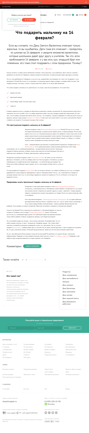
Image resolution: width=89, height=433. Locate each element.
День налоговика (69, 292)
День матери (67, 295)
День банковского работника (69, 302)
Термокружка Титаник (37, 157)
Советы (50, 69)
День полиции (68, 285)
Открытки (26, 355)
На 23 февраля (7, 357)
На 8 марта (27, 357)
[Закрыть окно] (85, 2)
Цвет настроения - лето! (10, 344)
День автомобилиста (70, 278)
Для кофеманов (70, 347)
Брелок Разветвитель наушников (64, 186)
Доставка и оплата (8, 369)
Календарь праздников (72, 374)
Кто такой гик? (14, 276)
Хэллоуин (66, 282)
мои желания (67, 15)
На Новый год (48, 347)
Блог (45, 389)
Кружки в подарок (49, 349)
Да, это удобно (29, 19)
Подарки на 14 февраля (34, 118)
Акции (67, 372)
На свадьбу (47, 344)
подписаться (72, 328)
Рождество (66, 272)
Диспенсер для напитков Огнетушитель (54, 199)
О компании (6, 389)
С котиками (6, 347)
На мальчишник (28, 347)
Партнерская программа (51, 374)
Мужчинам (47, 352)
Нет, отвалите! (14, 19)
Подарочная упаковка (30, 369)
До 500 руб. (27, 352)
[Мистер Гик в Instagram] (56, 412)
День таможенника (70, 275)
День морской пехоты (71, 298)
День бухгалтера (69, 288)
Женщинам (69, 352)
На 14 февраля (70, 355)
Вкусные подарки (29, 349)
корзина (81, 15)
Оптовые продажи (8, 374)
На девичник (69, 344)
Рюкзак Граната (17, 227)
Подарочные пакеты (50, 355)
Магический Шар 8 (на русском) (50, 129)
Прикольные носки (71, 349)
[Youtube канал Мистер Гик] (52, 412)
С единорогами (7, 349)
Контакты (26, 389)
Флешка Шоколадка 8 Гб (36, 212)
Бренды (68, 389)
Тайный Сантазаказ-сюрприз (48, 370)
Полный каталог (7, 352)
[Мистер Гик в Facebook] (49, 412)
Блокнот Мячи (30, 170)
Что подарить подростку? (61, 236)
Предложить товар (29, 374)
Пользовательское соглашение (12, 377)
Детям (4, 355)
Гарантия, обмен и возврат (73, 369)
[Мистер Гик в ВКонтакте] (45, 412)
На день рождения (29, 344)
